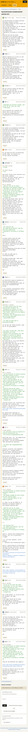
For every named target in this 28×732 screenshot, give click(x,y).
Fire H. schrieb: (6, 184)
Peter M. (6, 486)
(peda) (9, 564)
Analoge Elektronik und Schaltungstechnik (9, 9)
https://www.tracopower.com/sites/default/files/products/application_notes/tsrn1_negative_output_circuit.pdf (13, 571)
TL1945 (15, 348)
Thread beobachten (7, 681)
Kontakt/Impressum (4, 728)
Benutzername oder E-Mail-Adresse (9, 694)
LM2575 (16, 502)
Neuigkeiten (4, 5)
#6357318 (24, 125)
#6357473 (24, 302)
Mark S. (6, 149)
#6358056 (24, 580)
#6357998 (24, 427)
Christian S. (7, 222)
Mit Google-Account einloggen (9, 711)
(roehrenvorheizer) (13, 222)
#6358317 (4, 614)
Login (25, 1)
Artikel (10, 5)
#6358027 (24, 486)
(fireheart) (10, 17)
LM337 (13, 45)
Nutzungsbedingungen (23, 728)
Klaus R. (6, 641)
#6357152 (24, 85)
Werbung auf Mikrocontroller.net (14, 729)
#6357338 (24, 149)
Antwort (5, 50)
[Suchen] (21, 2)
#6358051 (24, 564)
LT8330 (19, 661)
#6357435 (4, 224)
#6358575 (24, 641)
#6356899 (24, 17)
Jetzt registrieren (7, 722)
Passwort (4, 699)
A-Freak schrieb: (6, 430)
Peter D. (6, 564)
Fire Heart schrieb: (7, 165)
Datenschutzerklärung (13, 728)
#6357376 (24, 162)
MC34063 (6, 23)
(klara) (9, 641)
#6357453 (24, 277)
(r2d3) (9, 486)
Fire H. (6, 17)
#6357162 (24, 101)
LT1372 (14, 203)
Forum (14, 5)
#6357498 (24, 369)
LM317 (11, 254)
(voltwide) (10, 149)
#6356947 (24, 53)
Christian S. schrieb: (8, 305)
